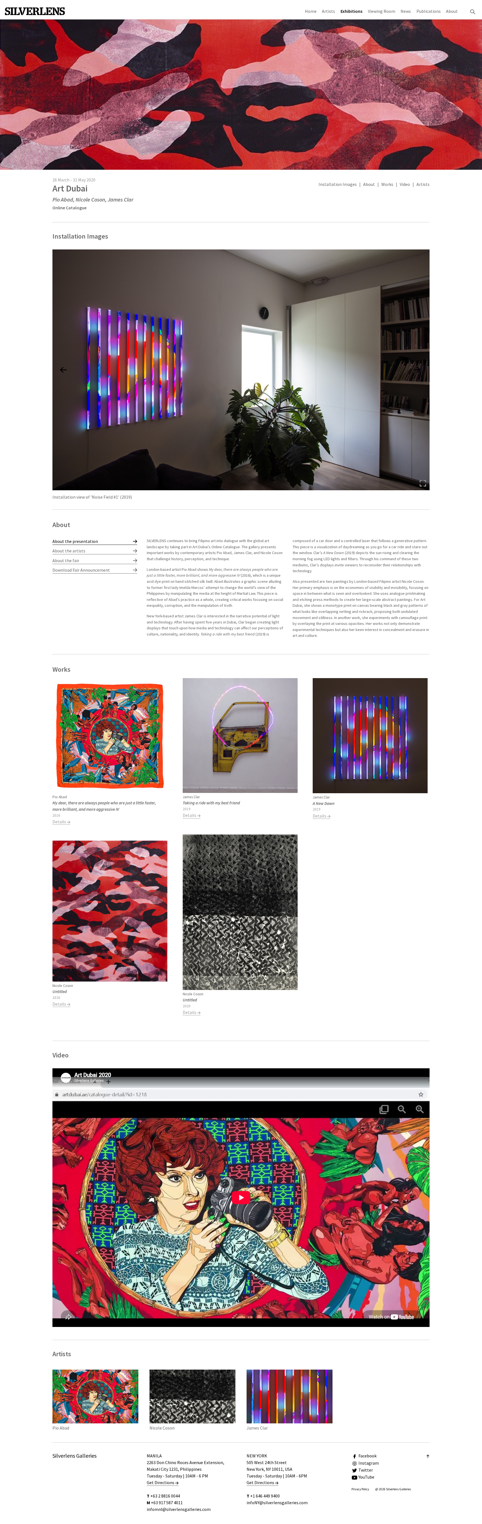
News (406, 11)
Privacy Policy (360, 1489)
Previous (160, 591)
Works (387, 184)
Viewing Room (381, 11)
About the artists (68, 551)
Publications (428, 11)
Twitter (365, 1470)
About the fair (65, 560)
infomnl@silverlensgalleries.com (179, 1509)
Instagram (368, 1463)
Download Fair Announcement (81, 570)
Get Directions (161, 1482)
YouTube (366, 1477)
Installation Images (338, 184)
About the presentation (75, 541)
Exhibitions (351, 11)
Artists (328, 11)
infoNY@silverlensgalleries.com (277, 1502)
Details (59, 821)
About (452, 11)
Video (405, 184)
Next (415, 591)
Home (311, 11)
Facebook (367, 1456)
